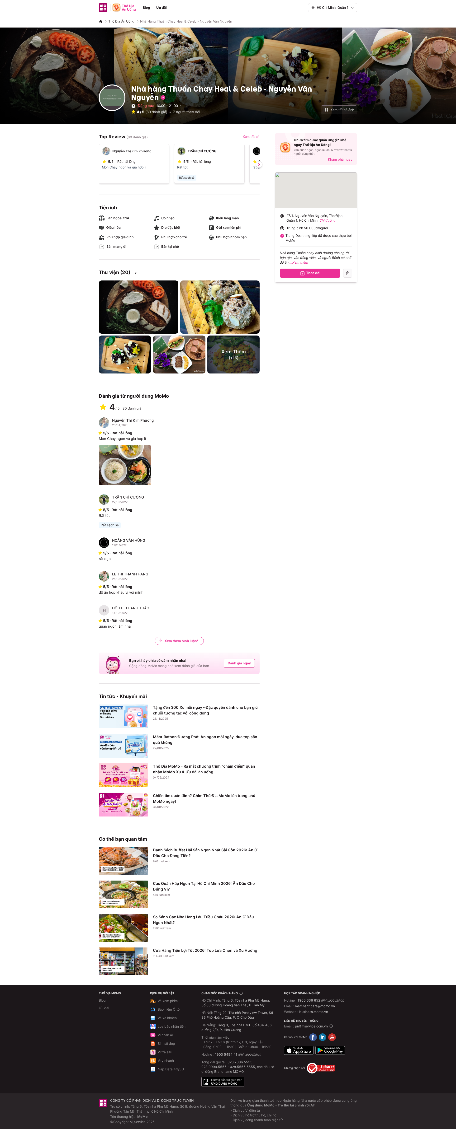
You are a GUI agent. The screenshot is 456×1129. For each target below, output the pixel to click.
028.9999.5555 (214, 1067)
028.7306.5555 (240, 1062)
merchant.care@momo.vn (315, 1006)
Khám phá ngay (340, 159)
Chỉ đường (327, 220)
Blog (146, 7)
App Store (299, 1050)
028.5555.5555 (242, 1067)
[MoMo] (101, 21)
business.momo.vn (313, 1012)
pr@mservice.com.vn (311, 1026)
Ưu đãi (161, 7)
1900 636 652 (321, 1000)
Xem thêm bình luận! (181, 641)
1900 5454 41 (226, 1054)
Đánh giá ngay (239, 663)
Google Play (330, 1050)
